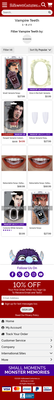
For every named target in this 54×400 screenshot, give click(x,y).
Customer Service (13, 340)
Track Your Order (17, 334)
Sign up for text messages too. (21, 303)
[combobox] (24, 12)
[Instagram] (34, 274)
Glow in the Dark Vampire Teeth (39, 93)
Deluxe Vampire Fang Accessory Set (38, 138)
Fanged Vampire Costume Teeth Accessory (13, 138)
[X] (19, 274)
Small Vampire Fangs (11, 93)
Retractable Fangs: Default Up (14, 183)
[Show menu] (4, 4)
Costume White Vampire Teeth (13, 228)
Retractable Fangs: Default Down (40, 183)
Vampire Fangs (35, 228)
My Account (14, 327)
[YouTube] (41, 274)
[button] (50, 4)
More (4, 360)
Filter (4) (7, 49)
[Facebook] (12, 274)
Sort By (38, 49)
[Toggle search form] (43, 5)
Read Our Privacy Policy (27, 315)
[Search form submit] (50, 12)
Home (10, 321)
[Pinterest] (27, 274)
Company (8, 347)
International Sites (13, 353)
